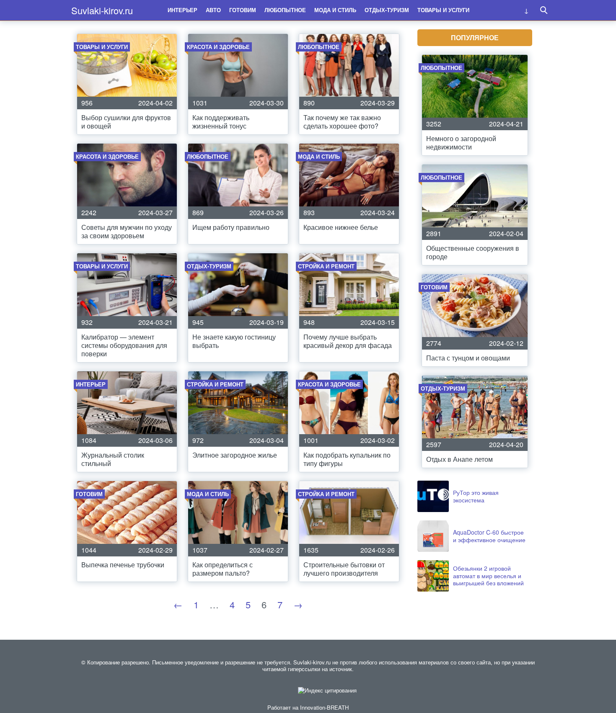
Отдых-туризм (387, 10)
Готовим (242, 10)
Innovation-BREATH (324, 707)
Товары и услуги (443, 10)
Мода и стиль (335, 10)
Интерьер (182, 10)
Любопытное (285, 10)
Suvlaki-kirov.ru (102, 10)
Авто (213, 10)
